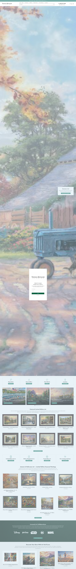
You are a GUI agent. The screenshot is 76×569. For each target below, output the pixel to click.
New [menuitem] (20, 2)
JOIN (38, 293)
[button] (70, 3)
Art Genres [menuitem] (26, 2)
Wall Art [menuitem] (31, 2)
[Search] (53, 4)
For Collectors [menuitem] (41, 2)
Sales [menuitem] (22, 2)
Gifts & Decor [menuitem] (35, 2)
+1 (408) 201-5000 (62, 3)
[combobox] (36, 4)
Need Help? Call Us (62, 4)
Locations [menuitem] (46, 2)
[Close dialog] (46, 269)
